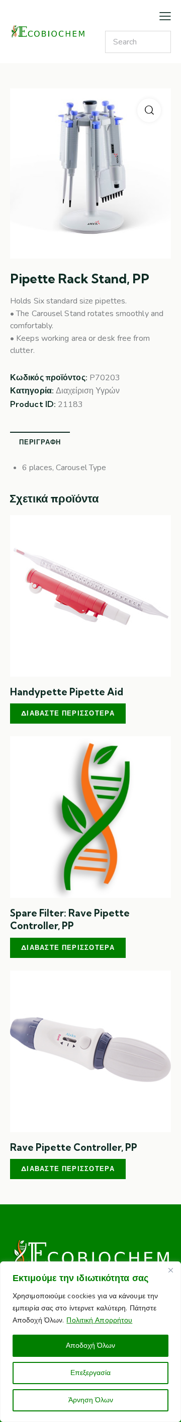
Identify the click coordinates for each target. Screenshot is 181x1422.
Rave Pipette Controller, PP (73, 1147)
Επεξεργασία (90, 1373)
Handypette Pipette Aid (66, 692)
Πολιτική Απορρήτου (99, 1320)
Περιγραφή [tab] (40, 442)
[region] (90, 1341)
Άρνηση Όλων (90, 1400)
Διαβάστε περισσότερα (68, 713)
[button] (149, 110)
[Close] (170, 1270)
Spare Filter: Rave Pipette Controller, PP (70, 919)
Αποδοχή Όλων (90, 1345)
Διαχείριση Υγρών (88, 390)
